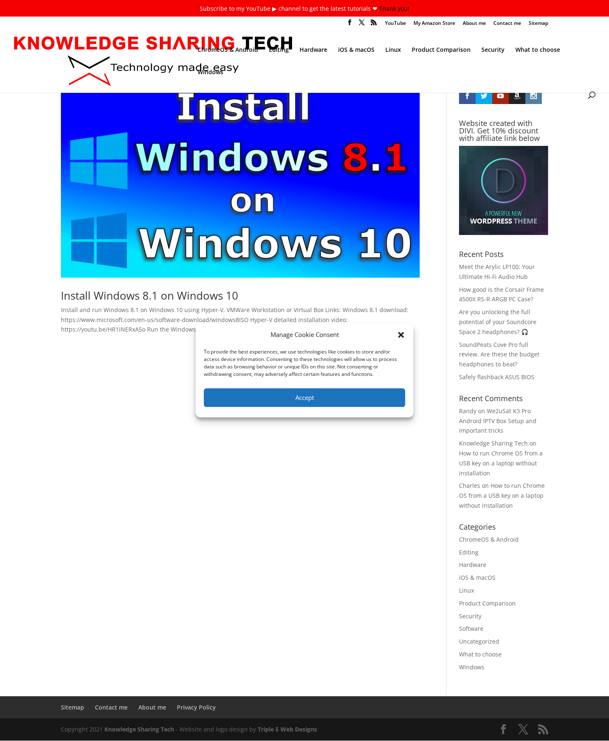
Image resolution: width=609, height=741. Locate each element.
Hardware (313, 50)
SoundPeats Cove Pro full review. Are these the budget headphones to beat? (499, 354)
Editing (279, 50)
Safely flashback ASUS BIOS (496, 377)
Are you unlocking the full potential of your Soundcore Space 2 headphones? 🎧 (497, 322)
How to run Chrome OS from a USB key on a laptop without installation (501, 463)
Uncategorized (479, 641)
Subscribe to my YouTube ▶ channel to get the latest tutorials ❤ (289, 8)
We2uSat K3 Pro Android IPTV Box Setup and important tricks (497, 421)
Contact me (507, 24)
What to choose (537, 50)
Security (493, 50)
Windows (210, 72)
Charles (469, 485)
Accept (304, 397)
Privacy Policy (196, 707)
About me (474, 24)
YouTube (395, 24)
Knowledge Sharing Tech (493, 443)
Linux (393, 50)
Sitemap (538, 24)
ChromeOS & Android (228, 50)
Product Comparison (441, 50)
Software (471, 628)
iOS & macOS (356, 50)
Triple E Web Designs (287, 729)
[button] (401, 335)
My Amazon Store (434, 24)
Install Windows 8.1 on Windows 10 (149, 295)
